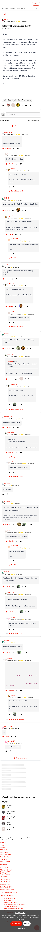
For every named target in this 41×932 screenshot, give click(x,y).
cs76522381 (14, 239)
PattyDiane (10, 283)
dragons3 (13, 168)
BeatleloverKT (11, 811)
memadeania (8, 501)
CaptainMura (8, 132)
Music (4, 14)
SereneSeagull (11, 817)
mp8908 (9, 658)
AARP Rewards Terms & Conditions (14, 904)
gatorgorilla (10, 354)
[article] (20, 140)
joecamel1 (7, 483)
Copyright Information (10, 906)
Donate (2, 845)
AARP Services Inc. (5, 879)
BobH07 (9, 806)
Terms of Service (8, 900)
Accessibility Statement (10, 902)
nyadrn (6, 19)
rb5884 (12, 617)
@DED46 (10, 361)
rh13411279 (8, 726)
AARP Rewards (4, 852)
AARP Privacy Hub (9, 898)
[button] (2, 4)
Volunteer (3, 847)
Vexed (8, 822)
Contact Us (3, 860)
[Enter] (3, 8)
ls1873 (9, 153)
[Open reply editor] (20, 114)
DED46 (6, 198)
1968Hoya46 (11, 828)
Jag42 (6, 265)
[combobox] (20, 8)
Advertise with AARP (6, 870)
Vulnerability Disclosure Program (13, 908)
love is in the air (7, 100)
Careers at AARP (5, 872)
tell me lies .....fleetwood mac (22, 100)
